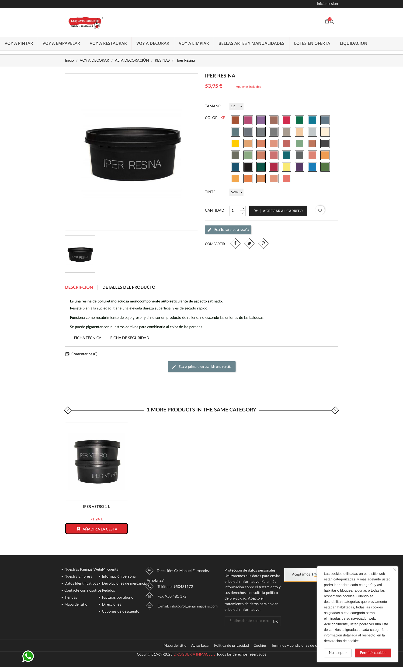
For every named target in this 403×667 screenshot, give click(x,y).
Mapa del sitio (75, 605)
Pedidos (108, 591)
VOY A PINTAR (19, 43)
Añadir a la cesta (99, 529)
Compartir (235, 243)
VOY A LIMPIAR (194, 43)
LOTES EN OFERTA (312, 43)
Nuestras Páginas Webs (83, 570)
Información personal (118, 577)
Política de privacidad (231, 646)
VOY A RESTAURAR (108, 43)
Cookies (260, 646)
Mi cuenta (109, 570)
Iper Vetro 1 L (96, 507)
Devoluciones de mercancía (124, 584)
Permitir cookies (373, 653)
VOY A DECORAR (152, 43)
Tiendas (70, 598)
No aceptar (338, 653)
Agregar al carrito (282, 211)
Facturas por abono (117, 598)
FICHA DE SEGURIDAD (129, 338)
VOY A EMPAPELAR (61, 43)
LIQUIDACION (354, 43)
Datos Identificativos (80, 584)
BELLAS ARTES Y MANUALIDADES (252, 43)
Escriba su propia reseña (231, 229)
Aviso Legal (200, 646)
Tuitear (249, 243)
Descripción (79, 287)
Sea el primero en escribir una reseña (205, 367)
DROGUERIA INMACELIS (194, 654)
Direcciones (111, 605)
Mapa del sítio (175, 646)
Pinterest (263, 243)
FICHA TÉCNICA (87, 338)
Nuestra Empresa (77, 577)
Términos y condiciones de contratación (303, 646)
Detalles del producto (129, 287)
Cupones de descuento (120, 612)
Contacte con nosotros (82, 591)
